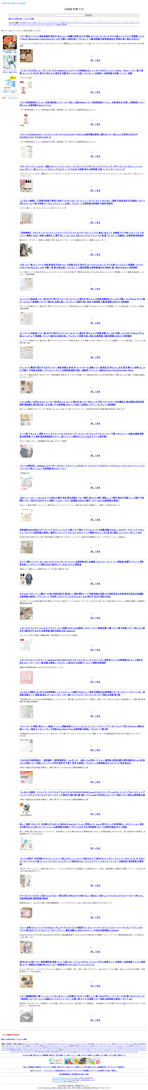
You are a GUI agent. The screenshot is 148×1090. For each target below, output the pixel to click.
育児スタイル (37, 1055)
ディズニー (127, 1050)
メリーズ (108, 1048)
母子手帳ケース (93, 1044)
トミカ (55, 1050)
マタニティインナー (116, 22)
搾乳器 (142, 1044)
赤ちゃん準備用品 (29, 1067)
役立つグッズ (70, 1067)
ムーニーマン (127, 1048)
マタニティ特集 (29, 19)
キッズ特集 (95, 1055)
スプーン (12, 1046)
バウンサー (103, 1046)
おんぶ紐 (54, 1044)
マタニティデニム (22, 24)
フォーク (18, 1046)
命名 (42, 1051)
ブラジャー (65, 1046)
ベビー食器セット (27, 1046)
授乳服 (76, 1046)
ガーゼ (66, 1048)
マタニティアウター (129, 22)
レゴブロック (29, 1051)
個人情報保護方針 (65, 1074)
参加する (52, 1055)
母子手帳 (22, 22)
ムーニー (114, 1048)
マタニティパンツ (91, 22)
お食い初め (54, 1051)
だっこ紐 (48, 1044)
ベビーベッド (111, 1046)
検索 (30, 1055)
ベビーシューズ (74, 1048)
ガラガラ (49, 1050)
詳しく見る (95, 60)
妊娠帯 (72, 1046)
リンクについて (49, 1070)
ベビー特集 (103, 1055)
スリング (41, 1044)
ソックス (15, 1048)
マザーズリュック (119, 1051)
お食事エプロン (44, 1046)
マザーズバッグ (82, 1044)
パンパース (96, 1048)
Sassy (89, 1050)
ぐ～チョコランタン (117, 1050)
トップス (82, 1046)
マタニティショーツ (78, 22)
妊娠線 (58, 24)
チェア (118, 1046)
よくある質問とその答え (103, 1070)
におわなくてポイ (28, 1050)
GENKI (120, 1048)
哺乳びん (115, 1044)
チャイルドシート (70, 1044)
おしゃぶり (129, 1044)
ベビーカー (61, 1044)
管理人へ (114, 1070)
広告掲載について (88, 1070)
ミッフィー (94, 1050)
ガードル (52, 1046)
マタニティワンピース (35, 24)
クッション (124, 1046)
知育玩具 (61, 1050)
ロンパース (50, 1048)
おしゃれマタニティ (49, 24)
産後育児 (38, 1067)
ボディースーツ (33, 1048)
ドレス (41, 1048)
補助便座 (12, 1050)
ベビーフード (107, 1044)
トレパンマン (136, 1048)
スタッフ (69, 1070)
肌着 (45, 1048)
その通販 (53, 1067)
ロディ (75, 1050)
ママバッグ (109, 1051)
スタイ (36, 1046)
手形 (35, 1051)
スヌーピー (135, 1050)
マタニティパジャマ (42, 22)
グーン (102, 1048)
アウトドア (45, 1067)
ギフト (61, 1051)
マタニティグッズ (103, 22)
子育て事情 (59, 1055)
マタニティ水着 (31, 22)
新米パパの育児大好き (16, 19)
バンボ (136, 1046)
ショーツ (58, 1046)
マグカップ (121, 1044)
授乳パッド (95, 1046)
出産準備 (64, 24)
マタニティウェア (55, 22)
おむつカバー (59, 1048)
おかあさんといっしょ (78, 1051)
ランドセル (67, 1051)
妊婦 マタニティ (67, 22)
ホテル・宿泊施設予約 (99, 1067)
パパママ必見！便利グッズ (116, 1055)
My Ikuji (25, 1055)
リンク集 (66, 1055)
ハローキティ (20, 1051)
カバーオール (23, 1048)
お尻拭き (19, 1050)
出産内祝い (121, 1067)
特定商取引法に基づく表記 (80, 1074)
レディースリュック (131, 1051)
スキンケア (37, 1050)
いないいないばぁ (104, 1050)
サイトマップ (77, 1070)
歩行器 (131, 1046)
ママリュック (101, 1051)
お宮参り (47, 1051)
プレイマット (68, 1050)
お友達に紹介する (60, 1070)
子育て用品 (87, 1067)
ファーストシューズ (85, 1048)
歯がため (136, 1044)
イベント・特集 (75, 1055)
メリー (44, 1050)
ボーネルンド (82, 1050)
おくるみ (9, 1048)
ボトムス (88, 1046)
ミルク (100, 1044)
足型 (39, 1051)
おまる (7, 1050)
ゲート (141, 1046)
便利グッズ (79, 1067)
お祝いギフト (61, 1067)
